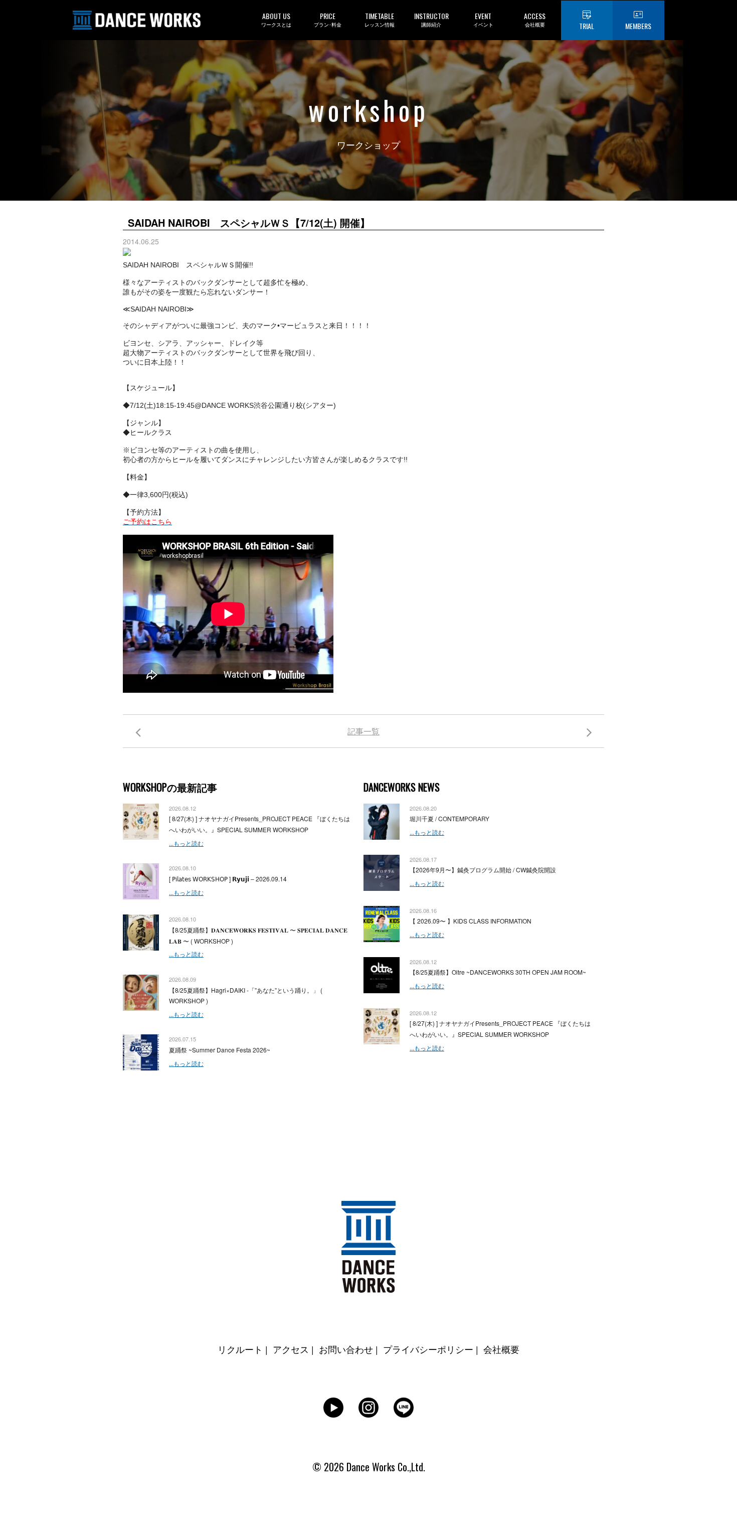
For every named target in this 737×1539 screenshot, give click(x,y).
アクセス (291, 1348)
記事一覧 (363, 731)
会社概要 (501, 1348)
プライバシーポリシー (428, 1348)
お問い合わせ (346, 1348)
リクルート (240, 1348)
